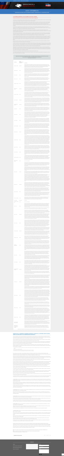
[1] (45, 297)
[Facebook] (46, 435)
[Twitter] (44, 435)
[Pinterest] (47, 435)
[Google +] (49, 435)
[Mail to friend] (50, 435)
